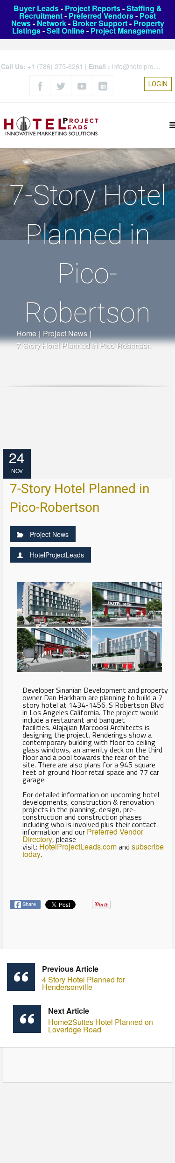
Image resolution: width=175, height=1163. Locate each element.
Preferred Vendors (101, 15)
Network (51, 23)
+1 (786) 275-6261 (55, 66)
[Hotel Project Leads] (51, 125)
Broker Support (99, 23)
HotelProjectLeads (57, 554)
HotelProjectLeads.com (78, 846)
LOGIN (158, 84)
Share (28, 903)
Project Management (127, 30)
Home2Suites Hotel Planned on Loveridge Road (100, 1020)
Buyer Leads (36, 8)
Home (26, 333)
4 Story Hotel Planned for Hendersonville (83, 978)
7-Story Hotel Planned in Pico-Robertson (79, 498)
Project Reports (92, 8)
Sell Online (65, 30)
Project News (65, 333)
